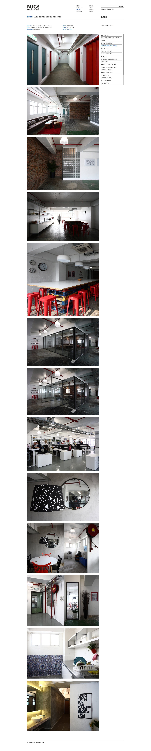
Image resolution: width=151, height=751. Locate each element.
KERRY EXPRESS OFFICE (108, 67)
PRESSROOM (79, 11)
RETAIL (54, 17)
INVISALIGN (104, 62)
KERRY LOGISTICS (106, 70)
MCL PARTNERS (106, 80)
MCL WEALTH (105, 83)
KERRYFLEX (105, 75)
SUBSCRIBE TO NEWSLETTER (107, 9)
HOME (78, 6)
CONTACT (91, 11)
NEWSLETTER (79, 8)
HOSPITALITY (42, 17)
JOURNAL (91, 6)
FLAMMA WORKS (106, 51)
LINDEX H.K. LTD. (106, 78)
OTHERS (59, 17)
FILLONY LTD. (105, 48)
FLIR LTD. (104, 56)
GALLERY (36, 17)
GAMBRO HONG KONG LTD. (109, 59)
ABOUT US (91, 9)
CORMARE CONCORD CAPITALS (110, 38)
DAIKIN (103, 40)
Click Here (69, 29)
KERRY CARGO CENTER (108, 64)
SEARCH (121, 6)
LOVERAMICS (105, 35)
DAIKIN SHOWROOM (107, 43)
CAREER (90, 8)
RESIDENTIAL (49, 17)
